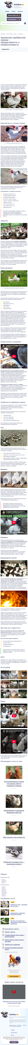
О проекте (24, 1025)
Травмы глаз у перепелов (12, 944)
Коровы (3, 880)
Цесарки (3, 895)
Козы (3, 879)
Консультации (14, 1032)
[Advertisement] (14, 68)
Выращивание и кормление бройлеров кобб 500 (14, 811)
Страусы (3, 893)
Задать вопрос (14, 976)
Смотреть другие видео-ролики (14, 1005)
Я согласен (14, 1042)
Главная (7, 11)
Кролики (3, 881)
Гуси (2, 888)
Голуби (3, 886)
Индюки (3, 889)
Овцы (3, 882)
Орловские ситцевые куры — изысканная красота (14, 863)
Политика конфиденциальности (15, 1026)
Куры (3, 890)
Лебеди (3, 891)
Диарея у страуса (10, 932)
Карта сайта (19, 1025)
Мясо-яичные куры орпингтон (14, 837)
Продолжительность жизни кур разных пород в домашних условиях (14, 783)
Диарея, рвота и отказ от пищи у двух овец (14, 940)
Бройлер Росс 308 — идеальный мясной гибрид (18, 905)
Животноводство (4, 877)
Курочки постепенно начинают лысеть (14, 948)
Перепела (4, 892)
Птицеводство (4, 884)
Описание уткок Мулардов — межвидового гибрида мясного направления (18, 922)
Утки (2, 894)
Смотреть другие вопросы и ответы (11, 952)
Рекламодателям (12, 1025)
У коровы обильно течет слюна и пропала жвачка (14, 935)
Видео (12, 1035)
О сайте (13, 11)
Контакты (20, 11)
